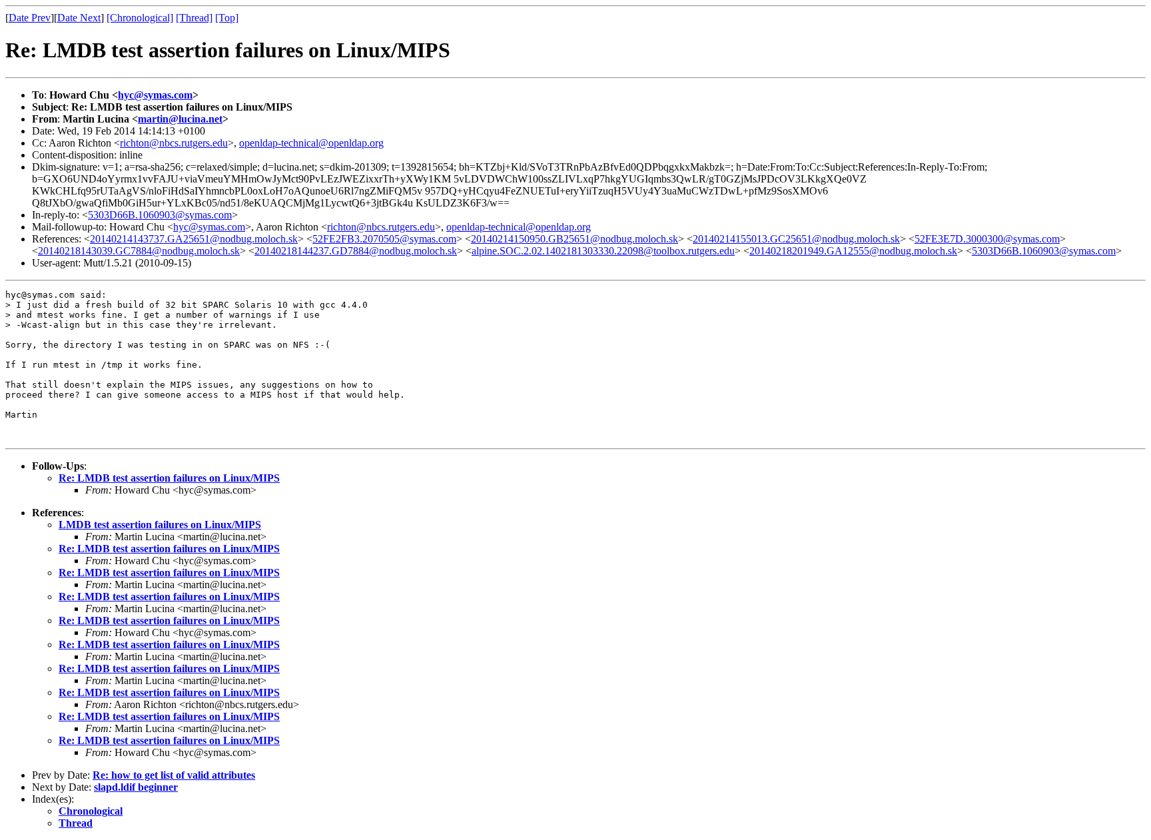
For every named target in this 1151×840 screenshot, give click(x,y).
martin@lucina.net (180, 119)
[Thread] (194, 17)
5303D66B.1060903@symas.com (160, 214)
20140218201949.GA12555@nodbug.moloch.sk (853, 250)
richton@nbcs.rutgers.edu (174, 143)
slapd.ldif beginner (136, 787)
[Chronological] (140, 17)
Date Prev (30, 17)
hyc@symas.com (155, 95)
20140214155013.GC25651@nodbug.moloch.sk (796, 238)
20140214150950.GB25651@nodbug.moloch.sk (574, 238)
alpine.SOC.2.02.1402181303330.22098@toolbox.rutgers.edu (603, 250)
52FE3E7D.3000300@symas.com (987, 238)
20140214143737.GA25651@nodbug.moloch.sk (194, 238)
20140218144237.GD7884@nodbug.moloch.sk (355, 250)
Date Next (79, 17)
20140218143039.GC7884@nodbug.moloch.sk (139, 250)
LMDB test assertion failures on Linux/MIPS (160, 524)
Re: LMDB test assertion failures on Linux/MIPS (169, 478)
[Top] (226, 17)
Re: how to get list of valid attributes (174, 775)
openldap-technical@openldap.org (311, 143)
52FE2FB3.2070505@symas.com (384, 238)
